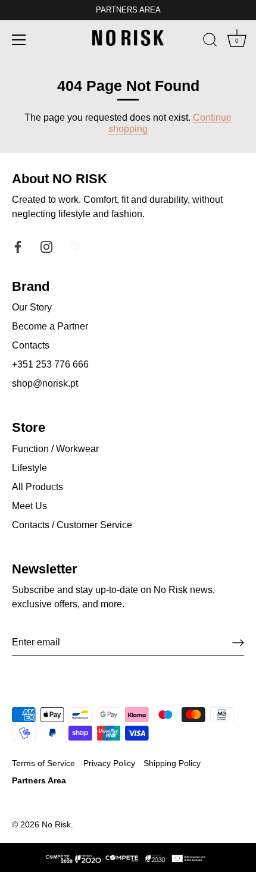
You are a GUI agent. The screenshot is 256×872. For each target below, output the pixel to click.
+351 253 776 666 (50, 364)
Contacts (30, 345)
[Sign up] (238, 642)
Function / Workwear (55, 449)
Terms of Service (43, 763)
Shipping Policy (172, 763)
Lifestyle (29, 468)
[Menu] (19, 40)
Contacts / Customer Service (72, 525)
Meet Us (29, 506)
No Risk (56, 824)
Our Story (32, 307)
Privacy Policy (109, 763)
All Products (37, 487)
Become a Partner (50, 326)
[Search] (210, 42)
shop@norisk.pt (45, 383)
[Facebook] (18, 246)
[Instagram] (46, 246)
